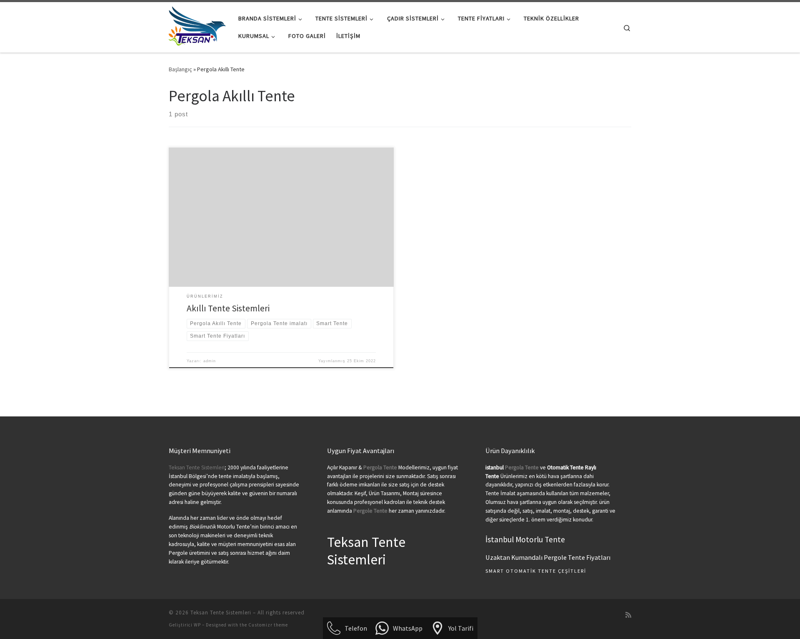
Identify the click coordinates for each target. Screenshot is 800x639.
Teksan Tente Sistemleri (197, 467)
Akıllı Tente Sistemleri (228, 308)
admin (209, 361)
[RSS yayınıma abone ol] (628, 615)
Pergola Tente (522, 467)
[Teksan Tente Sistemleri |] (197, 25)
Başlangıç (180, 69)
